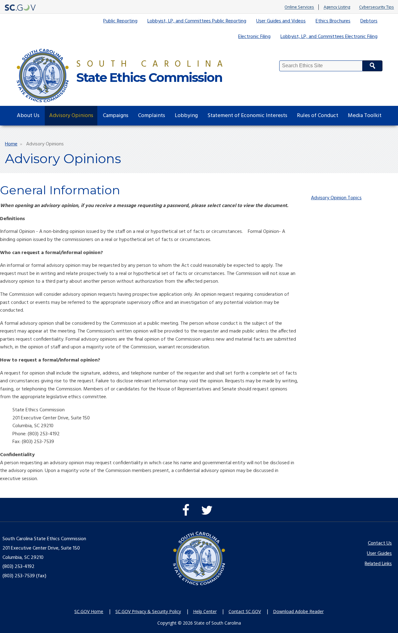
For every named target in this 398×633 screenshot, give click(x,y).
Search (372, 65)
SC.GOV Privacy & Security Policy (148, 611)
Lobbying (186, 115)
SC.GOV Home (88, 611)
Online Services (299, 7)
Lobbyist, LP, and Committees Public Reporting (196, 21)
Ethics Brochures (333, 21)
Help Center (205, 611)
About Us (28, 115)
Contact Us (380, 543)
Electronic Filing (254, 37)
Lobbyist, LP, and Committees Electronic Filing (328, 37)
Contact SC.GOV (245, 611)
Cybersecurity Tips (376, 7)
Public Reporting (120, 21)
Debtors (368, 21)
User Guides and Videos (281, 21)
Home (11, 144)
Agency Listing (337, 7)
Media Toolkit (365, 115)
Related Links (378, 564)
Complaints (151, 115)
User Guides (379, 554)
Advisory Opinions (71, 115)
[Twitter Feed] (208, 513)
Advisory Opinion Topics (336, 198)
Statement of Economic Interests (247, 115)
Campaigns (115, 115)
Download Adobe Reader (298, 611)
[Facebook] (187, 513)
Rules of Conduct (317, 115)
